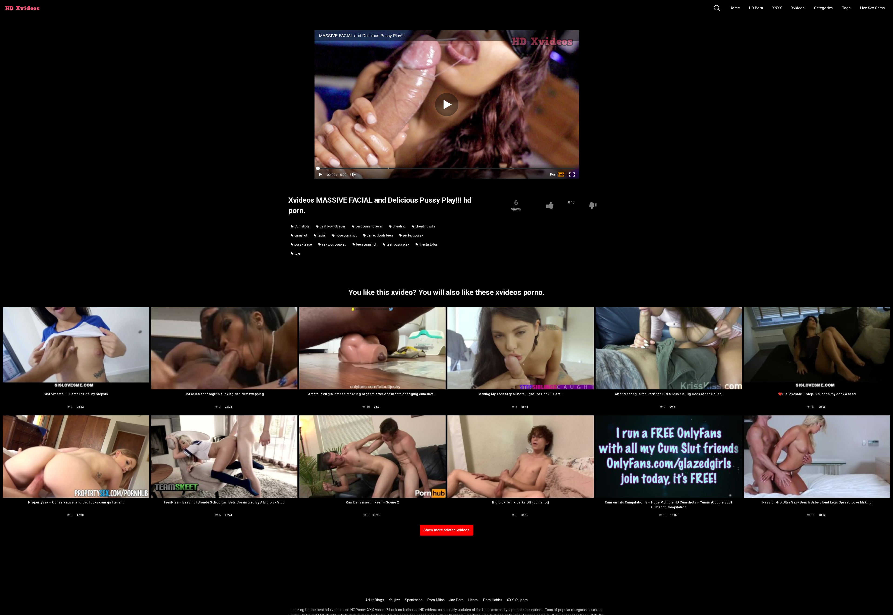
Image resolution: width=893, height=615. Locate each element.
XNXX (777, 8)
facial (321, 235)
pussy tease (303, 244)
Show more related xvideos (446, 530)
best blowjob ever (332, 226)
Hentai (473, 600)
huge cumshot (346, 235)
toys (297, 253)
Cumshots (302, 226)
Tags (846, 8)
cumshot (300, 235)
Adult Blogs (374, 600)
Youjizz (394, 600)
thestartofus (428, 244)
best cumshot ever (369, 226)
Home (735, 8)
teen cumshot (365, 244)
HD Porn (756, 8)
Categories (823, 8)
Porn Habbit (492, 600)
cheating (398, 226)
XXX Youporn (517, 600)
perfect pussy (412, 235)
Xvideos (798, 8)
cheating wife (425, 226)
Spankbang (414, 600)
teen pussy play (397, 244)
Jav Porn (456, 600)
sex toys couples (333, 244)
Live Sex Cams (872, 8)
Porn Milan (435, 600)
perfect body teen (379, 235)
